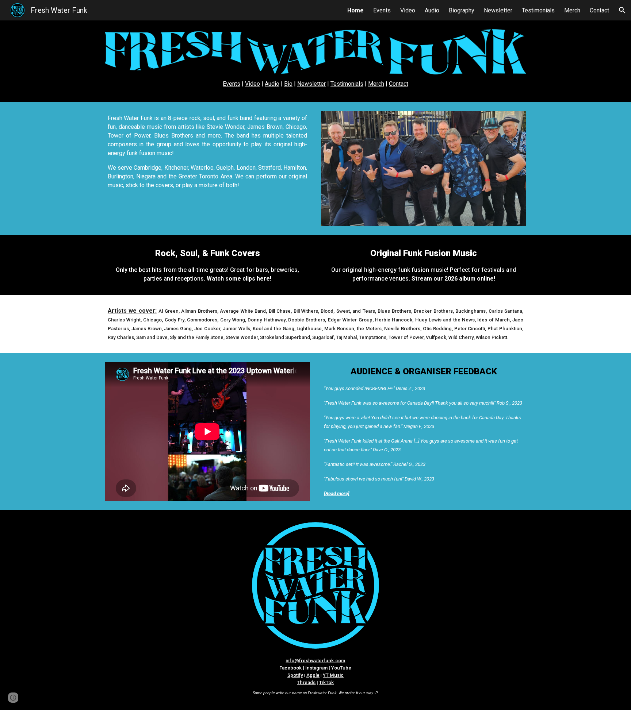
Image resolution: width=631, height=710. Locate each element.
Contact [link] (599, 10)
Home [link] (355, 10)
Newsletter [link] (498, 10)
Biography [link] (461, 10)
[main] (315, 83)
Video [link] (407, 10)
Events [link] (382, 10)
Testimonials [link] (538, 10)
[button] (622, 10)
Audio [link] (432, 10)
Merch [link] (572, 10)
